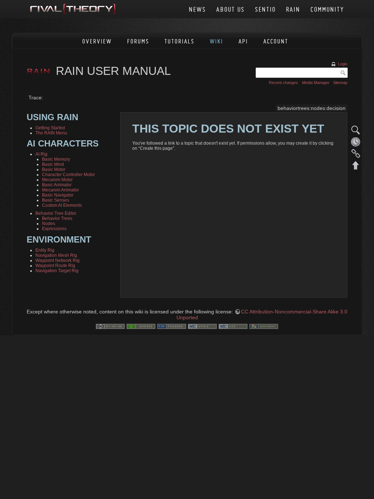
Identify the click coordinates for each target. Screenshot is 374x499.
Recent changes (283, 82)
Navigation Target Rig (57, 270)
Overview (97, 41)
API (243, 41)
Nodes (48, 223)
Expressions (54, 228)
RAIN (293, 9)
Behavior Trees (57, 218)
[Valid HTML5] (202, 326)
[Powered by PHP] (171, 326)
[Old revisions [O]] (356, 142)
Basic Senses (55, 200)
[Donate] (141, 326)
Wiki (216, 41)
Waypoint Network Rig (57, 260)
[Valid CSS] (233, 326)
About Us (230, 9)
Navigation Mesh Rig (56, 255)
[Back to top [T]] (356, 165)
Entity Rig (44, 250)
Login (342, 64)
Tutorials (179, 41)
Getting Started (50, 127)
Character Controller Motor (68, 174)
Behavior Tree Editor (55, 213)
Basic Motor (53, 169)
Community (327, 9)
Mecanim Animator (60, 190)
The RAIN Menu (51, 133)
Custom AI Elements (62, 205)
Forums (138, 41)
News (197, 9)
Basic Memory (56, 159)
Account (275, 41)
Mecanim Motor (57, 179)
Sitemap (340, 82)
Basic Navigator (57, 195)
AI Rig (41, 154)
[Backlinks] (356, 153)
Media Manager (315, 82)
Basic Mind (53, 164)
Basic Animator (57, 184)
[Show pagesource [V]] (356, 130)
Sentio (265, 9)
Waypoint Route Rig (55, 265)
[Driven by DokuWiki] (263, 326)
